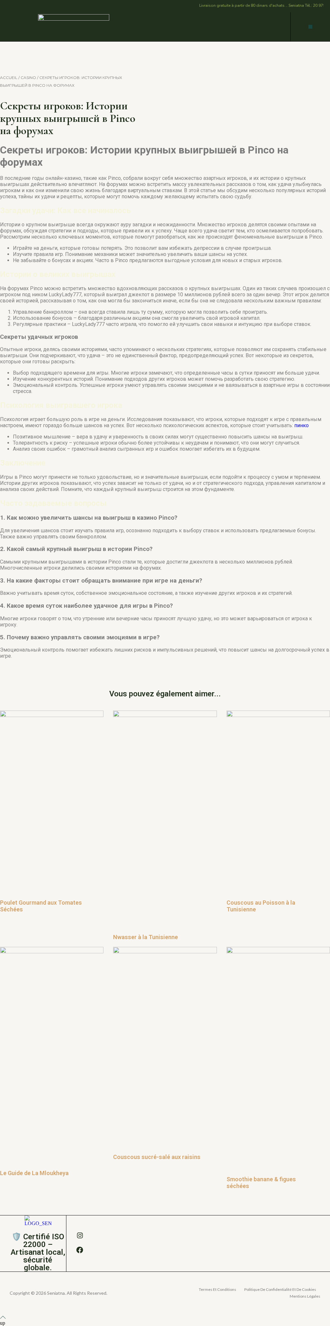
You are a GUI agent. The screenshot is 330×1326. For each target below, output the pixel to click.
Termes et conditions (217, 1289)
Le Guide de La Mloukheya (34, 1173)
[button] (310, 27)
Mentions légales (305, 1296)
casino (28, 77)
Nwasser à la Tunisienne (145, 937)
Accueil (8, 77)
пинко (301, 425)
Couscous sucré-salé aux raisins (156, 1157)
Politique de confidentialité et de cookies (280, 1289)
